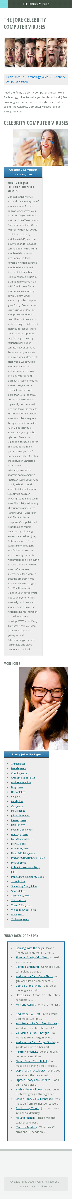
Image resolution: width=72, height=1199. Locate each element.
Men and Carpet (26, 1004)
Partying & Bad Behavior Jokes (28, 858)
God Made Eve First (28, 1014)
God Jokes (17, 806)
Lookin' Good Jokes (22, 829)
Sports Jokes (18, 891)
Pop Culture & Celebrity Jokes (27, 876)
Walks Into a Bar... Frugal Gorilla (35, 1042)
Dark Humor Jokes (21, 782)
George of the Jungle (28, 985)
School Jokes (18, 881)
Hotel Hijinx (23, 995)
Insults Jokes (18, 810)
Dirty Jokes (17, 787)
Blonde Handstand (27, 966)
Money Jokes (18, 843)
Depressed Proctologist (30, 1070)
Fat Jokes (16, 796)
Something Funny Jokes (24, 886)
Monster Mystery (26, 1127)
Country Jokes (19, 773)
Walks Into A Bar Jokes (23, 909)
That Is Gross (18, 900)
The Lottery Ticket (27, 1108)
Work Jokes (17, 914)
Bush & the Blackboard (30, 1089)
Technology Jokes (21, 895)
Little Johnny (18, 824)
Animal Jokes (18, 763)
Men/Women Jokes (21, 839)
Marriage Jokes (19, 834)
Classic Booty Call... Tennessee (34, 1099)
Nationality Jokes (20, 848)
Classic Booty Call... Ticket (31, 1061)
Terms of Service (42, 1186)
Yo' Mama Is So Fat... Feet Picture (36, 1023)
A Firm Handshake (27, 1051)
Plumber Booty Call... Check (32, 957)
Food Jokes (17, 801)
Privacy (24, 1186)
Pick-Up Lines (18, 862)
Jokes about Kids (20, 815)
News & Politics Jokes (23, 853)
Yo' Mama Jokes (20, 919)
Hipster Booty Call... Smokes (33, 1080)
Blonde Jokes (18, 768)
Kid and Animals (25, 1117)
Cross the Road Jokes (23, 777)
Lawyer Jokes (18, 820)
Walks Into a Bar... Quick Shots (34, 976)
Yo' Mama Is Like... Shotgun (32, 1033)
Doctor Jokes (18, 792)
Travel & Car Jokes (21, 905)
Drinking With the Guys (30, 948)
